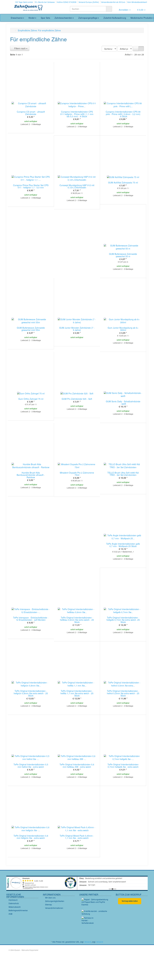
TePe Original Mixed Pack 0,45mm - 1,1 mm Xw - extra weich (77, 836)
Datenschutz (14, 903)
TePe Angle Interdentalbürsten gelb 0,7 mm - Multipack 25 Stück (123, 544)
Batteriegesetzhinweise (18, 910)
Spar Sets (45, 17)
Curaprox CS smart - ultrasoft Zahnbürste (31, 112)
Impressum (13, 900)
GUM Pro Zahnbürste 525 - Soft (77, 398)
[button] (136, 48)
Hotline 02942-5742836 (66, 2)
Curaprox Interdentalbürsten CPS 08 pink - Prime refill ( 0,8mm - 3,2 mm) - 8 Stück (123, 114)
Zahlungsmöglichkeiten (54, 901)
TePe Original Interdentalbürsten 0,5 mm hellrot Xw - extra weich (31, 765)
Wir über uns (50, 897)
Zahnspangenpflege (87, 17)
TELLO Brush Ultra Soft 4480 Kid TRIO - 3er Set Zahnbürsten (123, 473)
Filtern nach (20, 48)
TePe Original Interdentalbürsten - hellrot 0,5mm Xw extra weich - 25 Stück (123, 693)
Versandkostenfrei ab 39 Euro (113, 2)
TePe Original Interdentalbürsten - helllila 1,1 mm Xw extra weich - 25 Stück (76, 693)
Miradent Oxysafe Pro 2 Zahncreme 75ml (77, 473)
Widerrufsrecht (14, 907)
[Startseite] (13, 30)
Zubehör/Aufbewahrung (114, 17)
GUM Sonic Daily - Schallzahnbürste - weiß (123, 402)
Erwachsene (17, 17)
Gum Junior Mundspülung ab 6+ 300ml (123, 328)
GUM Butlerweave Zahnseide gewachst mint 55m (31, 328)
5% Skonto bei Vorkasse (45, 2)
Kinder (32, 17)
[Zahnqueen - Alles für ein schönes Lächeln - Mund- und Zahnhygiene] (28, 8)
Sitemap (48, 904)
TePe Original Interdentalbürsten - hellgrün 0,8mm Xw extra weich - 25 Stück (31, 693)
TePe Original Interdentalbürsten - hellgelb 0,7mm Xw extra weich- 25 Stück (123, 620)
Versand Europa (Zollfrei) (89, 2)
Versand (87, 941)
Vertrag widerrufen (130, 901)
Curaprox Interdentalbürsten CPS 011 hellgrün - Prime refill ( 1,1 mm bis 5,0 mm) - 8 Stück (76, 114)
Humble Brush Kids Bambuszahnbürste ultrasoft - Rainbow (31, 475)
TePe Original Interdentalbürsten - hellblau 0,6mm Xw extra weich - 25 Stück (77, 620)
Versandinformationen (54, 908)
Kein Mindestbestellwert (137, 2)
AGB (10, 913)
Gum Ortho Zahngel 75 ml (30, 398)
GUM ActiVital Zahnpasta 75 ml (123, 182)
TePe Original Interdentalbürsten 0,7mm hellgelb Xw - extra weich (123, 765)
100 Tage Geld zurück (24, 2)
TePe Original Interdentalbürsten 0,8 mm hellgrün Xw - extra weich (31, 836)
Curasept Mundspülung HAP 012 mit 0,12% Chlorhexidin (77, 186)
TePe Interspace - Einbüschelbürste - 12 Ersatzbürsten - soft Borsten (30, 618)
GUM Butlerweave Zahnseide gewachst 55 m (123, 255)
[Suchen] (109, 8)
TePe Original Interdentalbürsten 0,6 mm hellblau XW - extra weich (77, 765)
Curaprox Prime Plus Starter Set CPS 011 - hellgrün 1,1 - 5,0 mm (30, 186)
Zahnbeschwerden (63, 17)
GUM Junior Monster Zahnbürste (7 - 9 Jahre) (77, 328)
